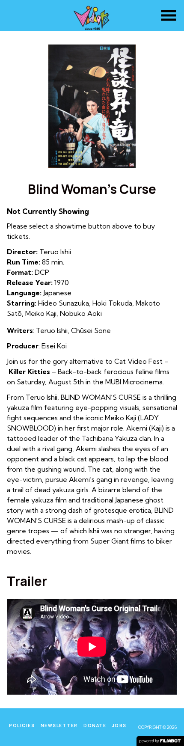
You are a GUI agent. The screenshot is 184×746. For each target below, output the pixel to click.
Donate (94, 725)
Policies (22, 725)
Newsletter (59, 725)
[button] (169, 15)
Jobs (119, 725)
